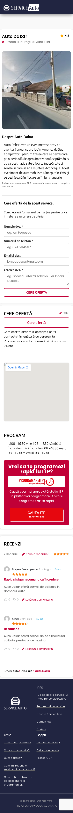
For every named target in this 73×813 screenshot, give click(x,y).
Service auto (11, 671)
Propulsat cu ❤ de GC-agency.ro (36, 805)
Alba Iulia (27, 671)
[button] (7, 88)
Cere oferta (36, 292)
